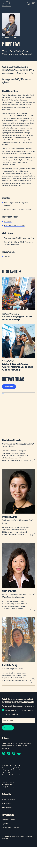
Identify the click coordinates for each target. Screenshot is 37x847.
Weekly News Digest (12, 714)
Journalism (8, 222)
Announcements (11, 710)
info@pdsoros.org (8, 787)
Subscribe (8, 728)
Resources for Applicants (10, 828)
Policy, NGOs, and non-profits (14, 225)
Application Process (8, 820)
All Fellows (9, 387)
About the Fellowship (9, 799)
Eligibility (5, 824)
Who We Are (6, 803)
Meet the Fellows (10, 38)
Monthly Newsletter (28, 710)
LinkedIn (7, 257)
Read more (18, 299)
